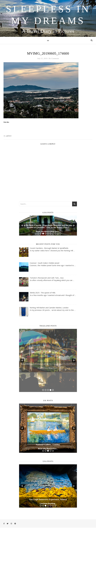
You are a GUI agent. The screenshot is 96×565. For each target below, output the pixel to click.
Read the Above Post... (48, 446)
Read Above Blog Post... (48, 391)
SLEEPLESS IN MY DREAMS (48, 15)
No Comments (54, 58)
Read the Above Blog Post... (48, 254)
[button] (22, 237)
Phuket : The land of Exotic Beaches (48, 387)
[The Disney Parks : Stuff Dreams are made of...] (48, 483)
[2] (38, 257)
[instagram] (11, 521)
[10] (58, 257)
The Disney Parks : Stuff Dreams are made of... (48, 497)
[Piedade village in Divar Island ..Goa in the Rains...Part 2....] (48, 237)
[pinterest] (15, 521)
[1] (36, 257)
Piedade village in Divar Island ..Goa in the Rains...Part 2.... (48, 250)
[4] (43, 257)
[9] (55, 257)
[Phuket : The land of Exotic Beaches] (48, 374)
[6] (48, 257)
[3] (40, 257)
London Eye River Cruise (48, 442)
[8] (53, 257)
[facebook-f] (4, 521)
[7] (50, 257)
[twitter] (8, 521)
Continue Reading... (48, 501)
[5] (45, 257)
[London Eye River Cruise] (48, 429)
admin (8, 136)
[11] (60, 257)
